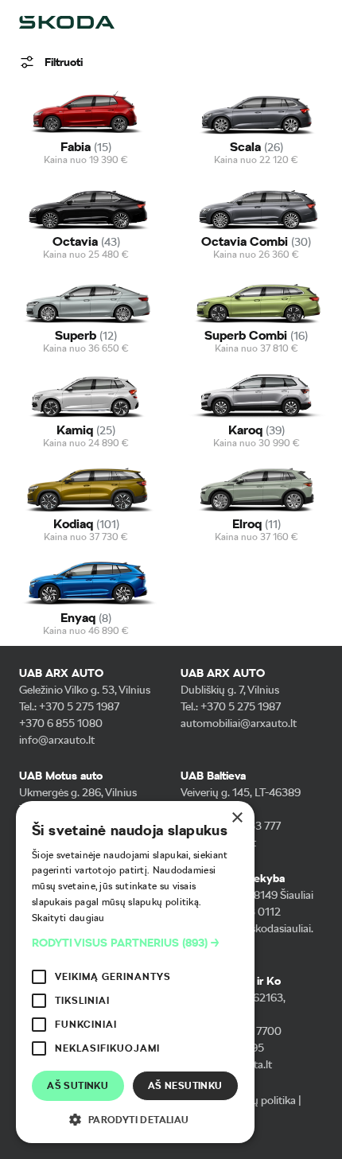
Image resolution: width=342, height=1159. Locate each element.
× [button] (237, 818)
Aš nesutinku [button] (185, 1085)
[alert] (135, 972)
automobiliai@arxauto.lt (239, 723)
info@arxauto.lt (57, 739)
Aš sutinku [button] (77, 1085)
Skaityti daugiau (68, 918)
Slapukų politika (258, 1100)
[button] (135, 943)
